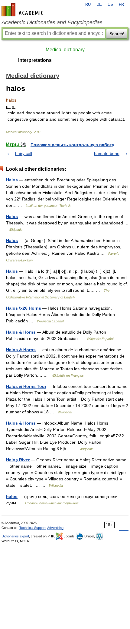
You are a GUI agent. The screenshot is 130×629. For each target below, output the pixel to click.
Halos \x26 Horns (23, 308)
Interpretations (35, 60)
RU (88, 4)
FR (121, 4)
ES (110, 4)
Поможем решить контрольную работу (72, 144)
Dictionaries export (15, 536)
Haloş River (18, 459)
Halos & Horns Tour (26, 386)
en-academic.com (23, 9)
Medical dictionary (65, 49)
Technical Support (32, 528)
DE (99, 4)
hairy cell (23, 153)
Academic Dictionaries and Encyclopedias (52, 22)
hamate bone (106, 153)
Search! (116, 33)
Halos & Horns (21, 332)
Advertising (55, 528)
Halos (12, 179)
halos (12, 496)
